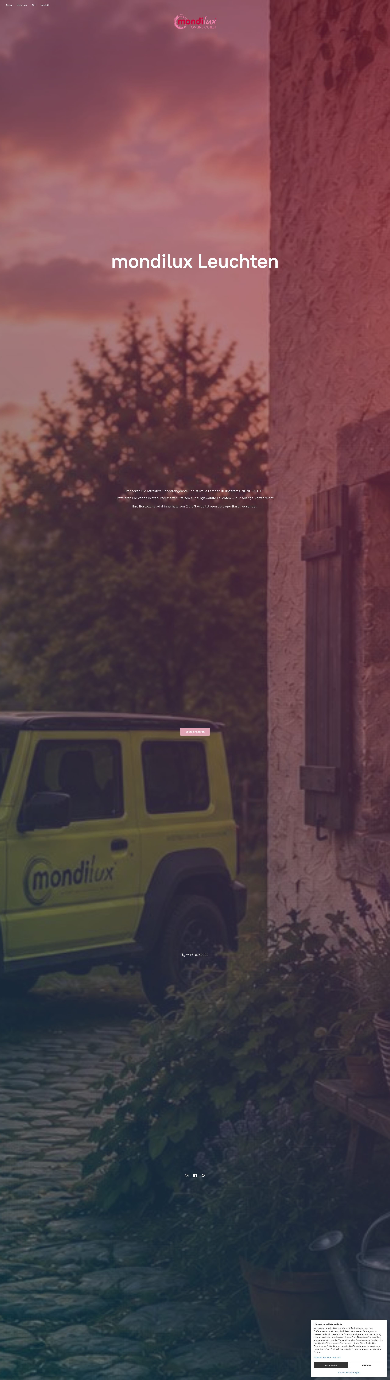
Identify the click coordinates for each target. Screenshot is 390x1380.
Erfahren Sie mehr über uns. (327, 1357)
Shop (9, 5)
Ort (33, 5)
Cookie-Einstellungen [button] (348, 1372)
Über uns (22, 5)
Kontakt (45, 5)
